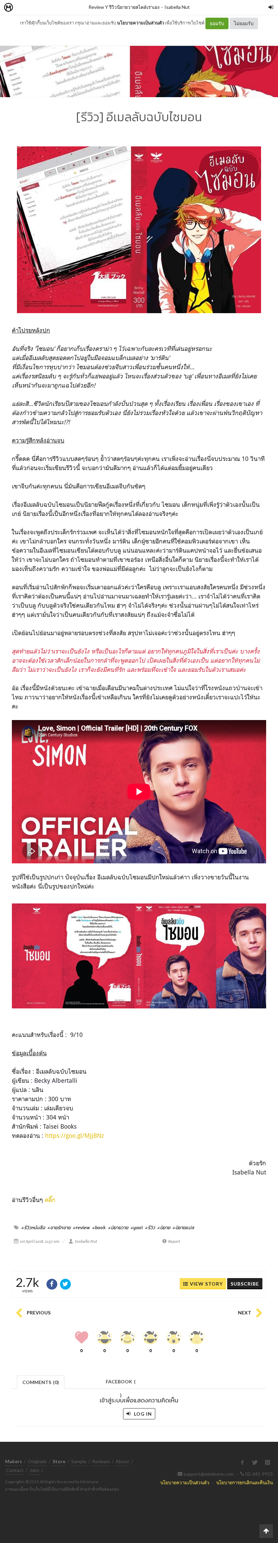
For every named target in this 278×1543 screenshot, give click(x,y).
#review (81, 1227)
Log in (142, 1414)
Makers (23, 7)
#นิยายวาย (118, 1227)
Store (47, 7)
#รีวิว (150, 1227)
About (122, 1461)
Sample (78, 1461)
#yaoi (137, 1227)
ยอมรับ (217, 23)
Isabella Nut (177, 7)
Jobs (34, 1470)
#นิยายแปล (183, 1227)
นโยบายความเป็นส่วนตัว (140, 22)
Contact (15, 1470)
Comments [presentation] (40, 1382)
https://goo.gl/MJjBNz (74, 1135)
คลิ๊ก (50, 1199)
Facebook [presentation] (121, 1383)
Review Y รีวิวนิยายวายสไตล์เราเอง (124, 7)
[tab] (41, 1381)
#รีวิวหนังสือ (33, 1227)
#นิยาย (163, 1227)
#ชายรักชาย (59, 1227)
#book (99, 1227)
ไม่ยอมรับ (244, 23)
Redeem (101, 1461)
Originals (37, 1461)
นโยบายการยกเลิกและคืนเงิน (244, 1482)
